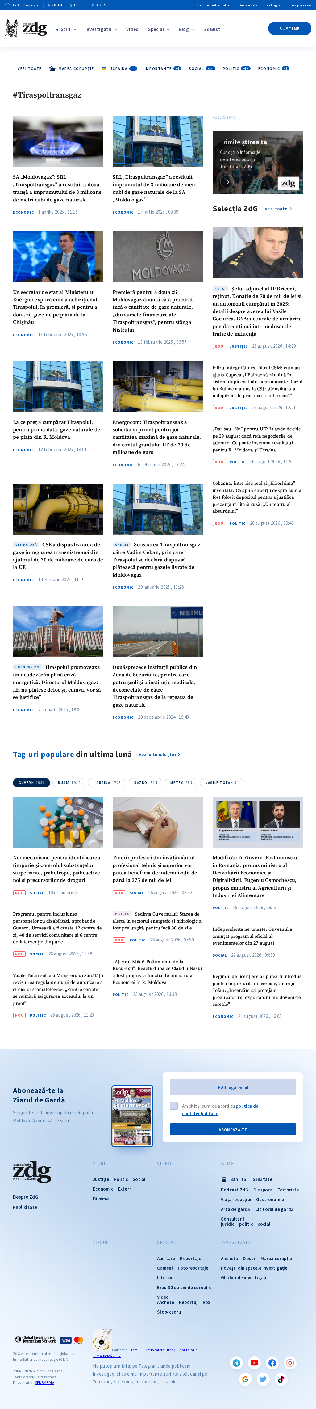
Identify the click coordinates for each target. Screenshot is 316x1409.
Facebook (272, 1362)
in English (275, 5)
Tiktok (281, 1379)
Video (132, 29)
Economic (272, 68)
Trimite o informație (213, 5)
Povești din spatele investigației (255, 1268)
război (145, 783)
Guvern (32, 783)
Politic (235, 68)
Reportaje (190, 1258)
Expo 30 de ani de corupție (184, 1287)
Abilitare (166, 1258)
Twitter (263, 1379)
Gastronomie (270, 1199)
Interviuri (167, 1277)
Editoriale (288, 1190)
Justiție (239, 346)
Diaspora (262, 1190)
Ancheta (229, 1258)
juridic (227, 1224)
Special (156, 29)
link (227, 181)
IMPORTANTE (162, 68)
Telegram (236, 1362)
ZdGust (212, 29)
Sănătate (262, 1179)
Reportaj (188, 1302)
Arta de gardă (235, 1209)
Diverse (101, 1199)
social (264, 1224)
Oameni (165, 1268)
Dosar (249, 1258)
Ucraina (107, 783)
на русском (301, 5)
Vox (206, 1302)
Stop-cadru (169, 1312)
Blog (184, 29)
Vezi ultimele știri (158, 754)
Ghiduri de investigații (244, 1277)
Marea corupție (276, 1258)
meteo (181, 783)
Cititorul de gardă (274, 1209)
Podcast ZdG (234, 1190)
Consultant (233, 1219)
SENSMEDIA (44, 1382)
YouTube (254, 1362)
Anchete (165, 1302)
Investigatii (98, 29)
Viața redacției (236, 1199)
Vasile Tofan (222, 783)
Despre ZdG (248, 5)
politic (246, 1224)
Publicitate (25, 1207)
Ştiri (66, 29)
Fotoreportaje (193, 1268)
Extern (125, 1189)
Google (245, 1379)
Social (201, 68)
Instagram (290, 1362)
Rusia (69, 783)
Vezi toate (30, 68)
